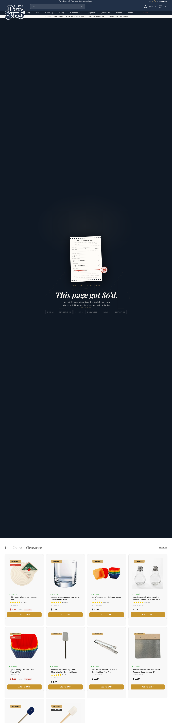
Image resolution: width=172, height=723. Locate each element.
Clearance (143, 13)
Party (130, 13)
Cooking (78, 312)
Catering (49, 13)
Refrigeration (65, 312)
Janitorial (106, 13)
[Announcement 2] (149, 1)
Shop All (50, 312)
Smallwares (92, 312)
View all (163, 547)
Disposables (75, 13)
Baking (27, 13)
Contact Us (120, 312)
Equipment (91, 13)
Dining (62, 13)
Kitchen (119, 13)
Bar (38, 13)
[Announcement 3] (150, 1)
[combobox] (57, 6)
